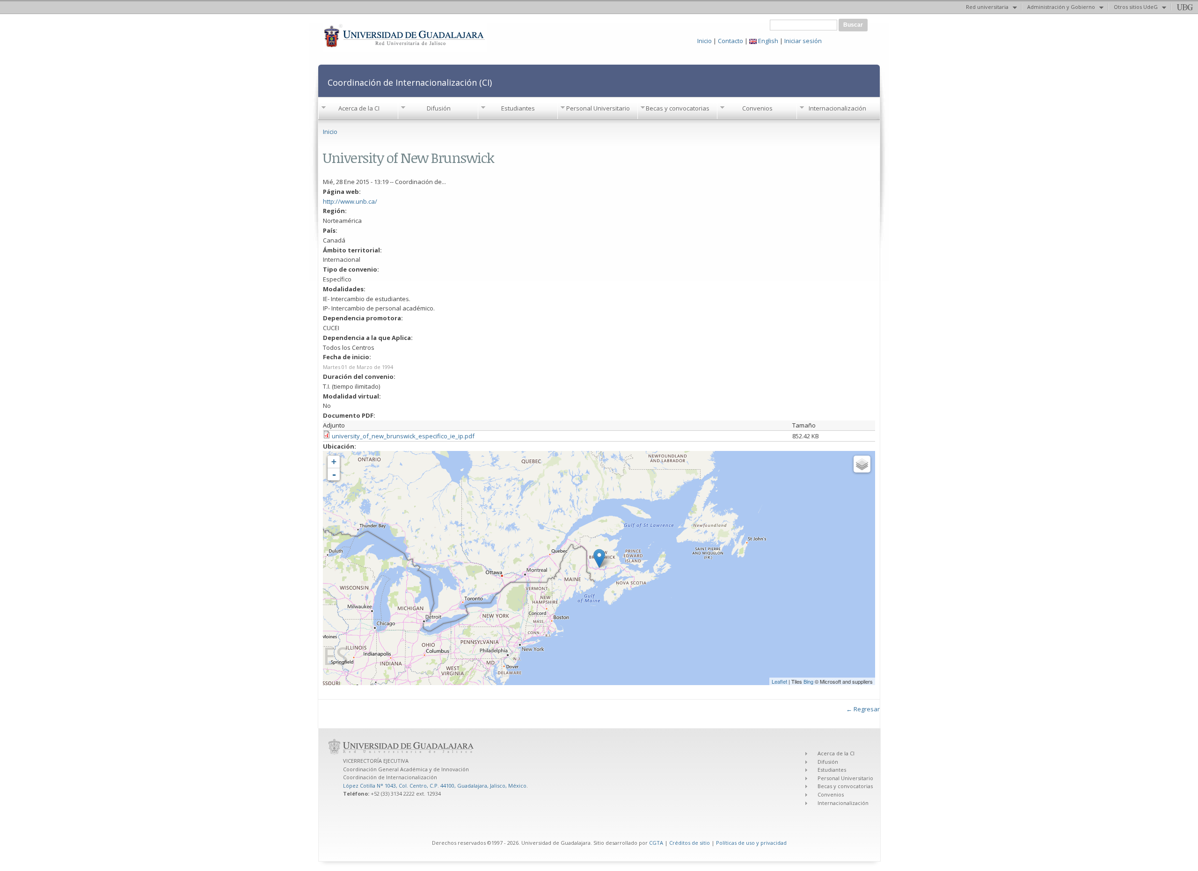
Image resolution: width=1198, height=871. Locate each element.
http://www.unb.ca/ (350, 201)
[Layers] (862, 464)
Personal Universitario (598, 108)
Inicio (704, 41)
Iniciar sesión (803, 41)
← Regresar (863, 709)
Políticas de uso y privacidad (751, 842)
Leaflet (779, 681)
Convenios (757, 108)
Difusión (439, 108)
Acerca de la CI (359, 108)
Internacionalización (837, 108)
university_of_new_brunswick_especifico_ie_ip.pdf (403, 436)
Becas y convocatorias (677, 108)
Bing (808, 681)
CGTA (656, 842)
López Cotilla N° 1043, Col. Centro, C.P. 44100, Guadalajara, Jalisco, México (434, 785)
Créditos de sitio (689, 842)
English (767, 41)
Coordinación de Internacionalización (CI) (410, 82)
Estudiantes (518, 108)
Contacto (730, 41)
